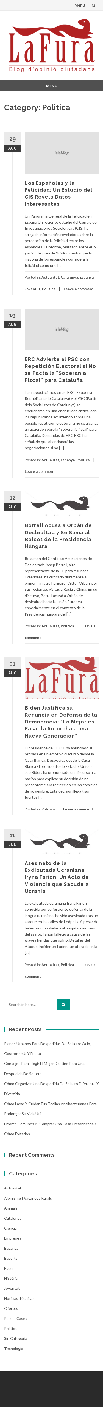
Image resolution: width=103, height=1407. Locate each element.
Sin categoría (15, 1338)
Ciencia (10, 1228)
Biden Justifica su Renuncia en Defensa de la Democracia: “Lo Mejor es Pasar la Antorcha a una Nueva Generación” (61, 722)
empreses (12, 1238)
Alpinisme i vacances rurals (28, 1198)
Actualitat (50, 277)
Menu (79, 5)
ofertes (11, 1308)
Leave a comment (79, 289)
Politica (48, 289)
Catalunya (69, 277)
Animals (11, 1208)
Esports (11, 1258)
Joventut (32, 289)
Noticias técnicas (19, 1298)
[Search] (63, 1004)
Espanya (87, 277)
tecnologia (13, 1348)
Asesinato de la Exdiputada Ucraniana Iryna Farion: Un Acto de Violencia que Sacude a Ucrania (57, 877)
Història (11, 1278)
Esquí (8, 1268)
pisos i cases (15, 1318)
